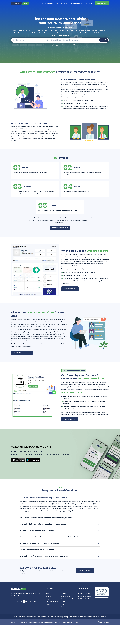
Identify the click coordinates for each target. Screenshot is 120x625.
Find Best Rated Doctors (22, 353)
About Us (48, 596)
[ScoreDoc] (20, 3)
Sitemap (65, 607)
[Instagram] (35, 601)
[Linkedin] (22, 601)
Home (48, 593)
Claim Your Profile (61, 3)
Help (64, 601)
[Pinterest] (30, 601)
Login (77, 622)
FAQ (64, 604)
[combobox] (30, 40)
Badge (48, 599)
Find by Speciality (47, 3)
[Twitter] (17, 601)
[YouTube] (26, 601)
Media (64, 593)
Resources (88, 3)
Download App (101, 3)
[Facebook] (13, 601)
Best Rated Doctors (76, 3)
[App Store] (18, 460)
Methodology (67, 596)
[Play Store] (33, 460)
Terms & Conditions (68, 622)
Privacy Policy (57, 622)
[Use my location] (47, 40)
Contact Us (49, 607)
